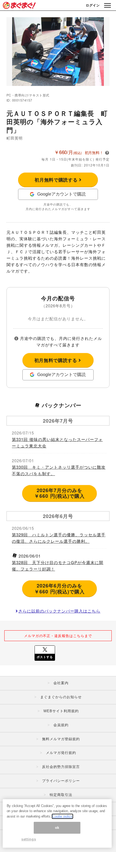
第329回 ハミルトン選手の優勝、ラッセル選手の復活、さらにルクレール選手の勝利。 (58, 538)
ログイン (93, 5)
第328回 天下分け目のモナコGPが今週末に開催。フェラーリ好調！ (57, 565)
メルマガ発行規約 (61, 753)
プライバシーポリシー (61, 781)
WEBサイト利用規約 (61, 711)
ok (57, 828)
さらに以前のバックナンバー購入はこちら (59, 611)
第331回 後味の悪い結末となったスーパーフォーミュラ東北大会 (57, 442)
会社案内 (61, 683)
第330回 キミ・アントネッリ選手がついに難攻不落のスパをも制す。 (58, 470)
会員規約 (61, 725)
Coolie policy (62, 816)
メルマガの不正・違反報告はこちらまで (58, 635)
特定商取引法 (61, 795)
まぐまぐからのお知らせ (61, 697)
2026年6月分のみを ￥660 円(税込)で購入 (59, 588)
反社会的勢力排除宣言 (61, 767)
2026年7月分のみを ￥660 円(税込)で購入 (59, 493)
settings (28, 839)
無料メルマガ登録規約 (61, 739)
